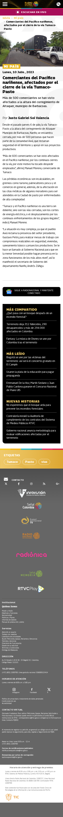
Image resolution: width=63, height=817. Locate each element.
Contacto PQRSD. (12, 720)
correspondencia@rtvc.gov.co (29, 718)
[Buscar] (58, 4)
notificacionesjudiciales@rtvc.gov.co (14, 750)
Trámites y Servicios (9, 641)
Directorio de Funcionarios (11, 643)
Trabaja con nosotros (9, 634)
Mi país (18, 18)
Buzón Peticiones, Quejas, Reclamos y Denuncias (19, 639)
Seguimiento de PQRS (46, 732)
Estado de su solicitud (10, 645)
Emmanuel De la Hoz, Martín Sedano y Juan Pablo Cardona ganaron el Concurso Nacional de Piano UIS (31, 386)
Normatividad (7, 615)
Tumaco (12, 461)
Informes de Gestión (9, 620)
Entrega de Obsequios (10, 650)
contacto (17, 480)
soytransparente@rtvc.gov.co (12, 757)
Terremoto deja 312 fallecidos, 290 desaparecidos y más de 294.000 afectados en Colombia (26, 328)
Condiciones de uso (9, 701)
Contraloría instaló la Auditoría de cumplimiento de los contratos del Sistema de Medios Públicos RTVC (30, 419)
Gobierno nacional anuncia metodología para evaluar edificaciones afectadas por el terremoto (31, 434)
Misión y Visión (7, 611)
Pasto (29, 461)
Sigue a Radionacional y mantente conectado (33, 291)
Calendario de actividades (11, 637)
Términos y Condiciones (10, 648)
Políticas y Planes (8, 617)
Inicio (6, 18)
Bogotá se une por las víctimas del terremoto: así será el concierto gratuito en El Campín (30, 361)
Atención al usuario (9, 632)
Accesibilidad (7, 703)
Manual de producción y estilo (13, 622)
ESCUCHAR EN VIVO (33, 12)
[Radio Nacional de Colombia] (31, 4)
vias (44, 461)
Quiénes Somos (9, 606)
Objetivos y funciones (9, 613)
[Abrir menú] (5, 4)
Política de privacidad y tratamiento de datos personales (22, 699)
